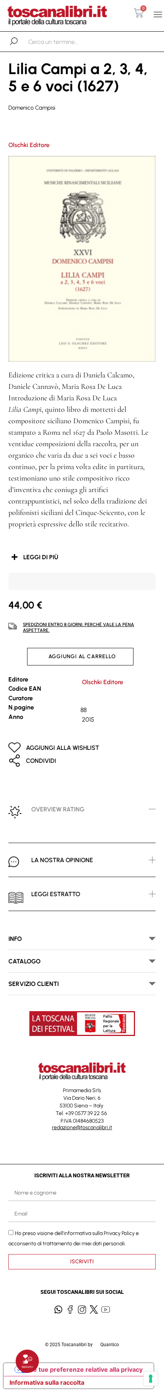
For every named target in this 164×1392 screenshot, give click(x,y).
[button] (157, 14)
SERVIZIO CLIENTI (33, 983)
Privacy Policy (119, 1233)
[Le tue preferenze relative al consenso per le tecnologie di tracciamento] (150, 1378)
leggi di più (40, 557)
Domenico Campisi (31, 107)
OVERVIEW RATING (57, 809)
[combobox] (68, 42)
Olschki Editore (29, 145)
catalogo (24, 961)
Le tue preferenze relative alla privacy (86, 1369)
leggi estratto (55, 894)
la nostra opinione (62, 860)
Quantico (109, 1344)
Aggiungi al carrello (82, 656)
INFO (15, 938)
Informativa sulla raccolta (47, 1382)
